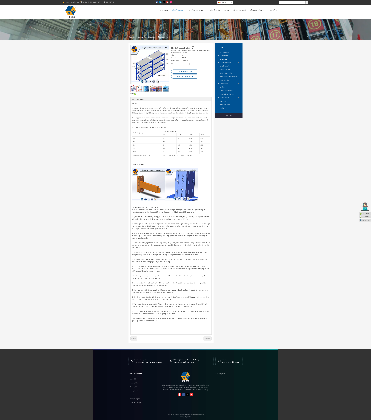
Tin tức (131, 395)
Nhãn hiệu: (174, 58)
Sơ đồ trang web (199, 414)
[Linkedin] (160, 2)
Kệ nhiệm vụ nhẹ (224, 55)
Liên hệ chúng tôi (134, 399)
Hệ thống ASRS (224, 52)
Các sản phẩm (133, 383)
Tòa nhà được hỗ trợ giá (227, 94)
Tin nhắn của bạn (183, 71)
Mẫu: (172, 55)
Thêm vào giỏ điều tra (183, 76)
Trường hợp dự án (134, 391)
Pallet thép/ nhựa (225, 104)
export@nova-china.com (71, 2)
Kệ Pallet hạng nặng (225, 62)
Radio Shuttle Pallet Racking (228, 76)
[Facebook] (157, 2)
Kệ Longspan (223, 59)
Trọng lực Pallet (224, 80)
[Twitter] (164, 2)
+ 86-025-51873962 (366, 217)
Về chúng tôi (133, 387)
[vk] (191, 394)
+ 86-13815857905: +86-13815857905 (366, 213)
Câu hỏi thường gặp (135, 403)
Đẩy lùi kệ (222, 87)
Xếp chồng (223, 101)
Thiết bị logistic (224, 97)
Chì (190, 417)
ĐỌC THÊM (229, 115)
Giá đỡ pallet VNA (225, 69)
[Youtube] (167, 2)
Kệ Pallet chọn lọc (225, 66)
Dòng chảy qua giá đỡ (226, 90)
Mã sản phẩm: (175, 60)
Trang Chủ (132, 379)
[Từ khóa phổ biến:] (306, 2)
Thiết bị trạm (223, 108)
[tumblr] (179, 394)
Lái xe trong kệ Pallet (226, 73)
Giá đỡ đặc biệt (224, 83)
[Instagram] (171, 2)
